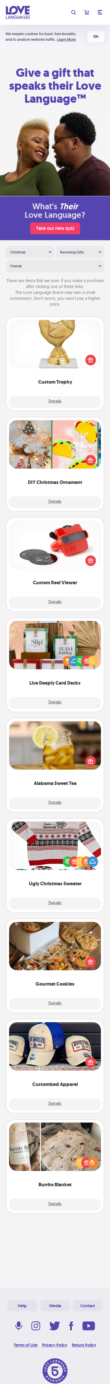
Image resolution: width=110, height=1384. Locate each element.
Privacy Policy (54, 1345)
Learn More (66, 39)
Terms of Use (26, 1345)
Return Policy (84, 1345)
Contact (87, 1305)
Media (55, 1305)
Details (55, 402)
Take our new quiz (55, 228)
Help (22, 1305)
